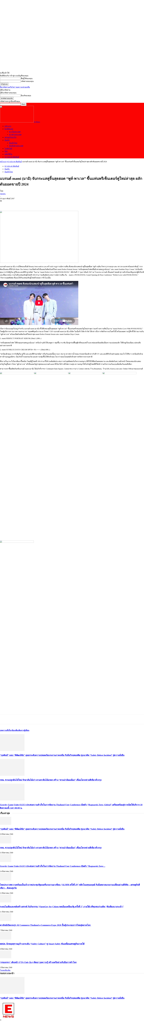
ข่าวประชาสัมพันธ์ (11, 157)
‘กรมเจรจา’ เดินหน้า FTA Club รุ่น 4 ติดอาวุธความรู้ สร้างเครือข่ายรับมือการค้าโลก (38, 962)
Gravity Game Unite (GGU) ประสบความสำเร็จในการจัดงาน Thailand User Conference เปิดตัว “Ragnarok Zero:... (52, 866)
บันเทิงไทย (13, 143)
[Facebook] (3, 204)
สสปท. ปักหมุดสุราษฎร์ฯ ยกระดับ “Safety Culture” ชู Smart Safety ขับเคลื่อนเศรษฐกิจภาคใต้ (42, 944)
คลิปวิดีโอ (8, 154)
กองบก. (3, 194)
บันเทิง (7, 140)
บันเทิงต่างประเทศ (16, 146)
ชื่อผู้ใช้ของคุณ (27, 78)
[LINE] (28, 204)
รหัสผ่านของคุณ (27, 81)
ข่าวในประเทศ (14, 132)
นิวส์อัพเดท (8, 129)
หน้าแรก (7, 126)
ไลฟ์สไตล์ (8, 149)
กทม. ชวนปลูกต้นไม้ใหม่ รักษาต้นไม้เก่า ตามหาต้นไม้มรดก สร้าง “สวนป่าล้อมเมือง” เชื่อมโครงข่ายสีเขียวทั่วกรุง (50, 780)
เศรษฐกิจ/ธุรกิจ (10, 137)
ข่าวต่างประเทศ (15, 134)
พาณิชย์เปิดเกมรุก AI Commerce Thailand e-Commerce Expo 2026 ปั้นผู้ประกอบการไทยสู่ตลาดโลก (45, 925)
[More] (36, 204)
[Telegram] (20, 204)
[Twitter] (12, 204)
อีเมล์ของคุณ (26, 95)
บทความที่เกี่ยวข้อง (7, 730)
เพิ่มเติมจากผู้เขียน (22, 730)
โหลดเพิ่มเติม (5, 970)
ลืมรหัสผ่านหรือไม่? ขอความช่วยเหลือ (15, 87)
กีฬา (6, 151)
